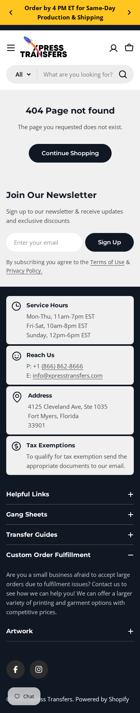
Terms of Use (107, 262)
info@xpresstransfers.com (68, 375)
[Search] (123, 74)
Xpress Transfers (50, 699)
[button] (11, 12)
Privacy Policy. (24, 270)
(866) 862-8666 (62, 366)
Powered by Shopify (102, 699)
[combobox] (70, 74)
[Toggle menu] (11, 48)
